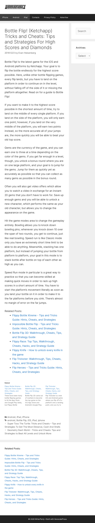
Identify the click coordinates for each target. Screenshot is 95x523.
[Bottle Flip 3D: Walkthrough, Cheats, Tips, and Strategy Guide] (35, 395)
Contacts (35, 17)
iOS (29, 420)
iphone (41, 420)
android (11, 420)
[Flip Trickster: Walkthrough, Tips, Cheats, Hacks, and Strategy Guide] (56, 395)
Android (16, 17)
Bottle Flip (21, 420)
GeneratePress (60, 519)
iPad (25, 17)
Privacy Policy (49, 17)
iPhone (5, 17)
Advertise (64, 17)
